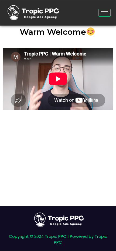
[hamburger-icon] (104, 13)
